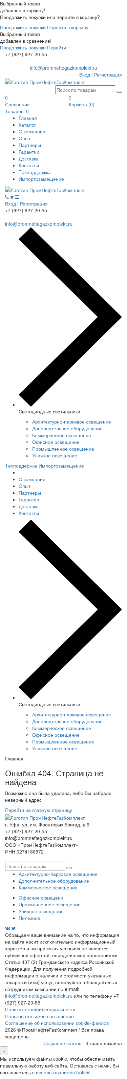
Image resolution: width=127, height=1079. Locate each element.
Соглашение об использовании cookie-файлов (57, 1022)
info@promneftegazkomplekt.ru (63, 67)
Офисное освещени (41, 897)
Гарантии (29, 151)
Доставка (29, 158)
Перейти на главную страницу (38, 809)
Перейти (56, 47)
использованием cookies (63, 1072)
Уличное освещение (54, 455)
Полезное (29, 917)
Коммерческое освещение (61, 435)
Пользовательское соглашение (39, 1016)
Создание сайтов (63, 1043)
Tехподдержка (35, 172)
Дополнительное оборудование (67, 428)
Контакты (29, 165)
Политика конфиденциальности (40, 1009)
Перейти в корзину (67, 27)
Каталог (27, 124)
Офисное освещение (56, 441)
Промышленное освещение (63, 448)
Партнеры (30, 145)
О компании (32, 131)
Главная (28, 117)
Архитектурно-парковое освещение (71, 421)
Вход (84, 74)
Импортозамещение (41, 178)
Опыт (24, 138)
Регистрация (108, 74)
